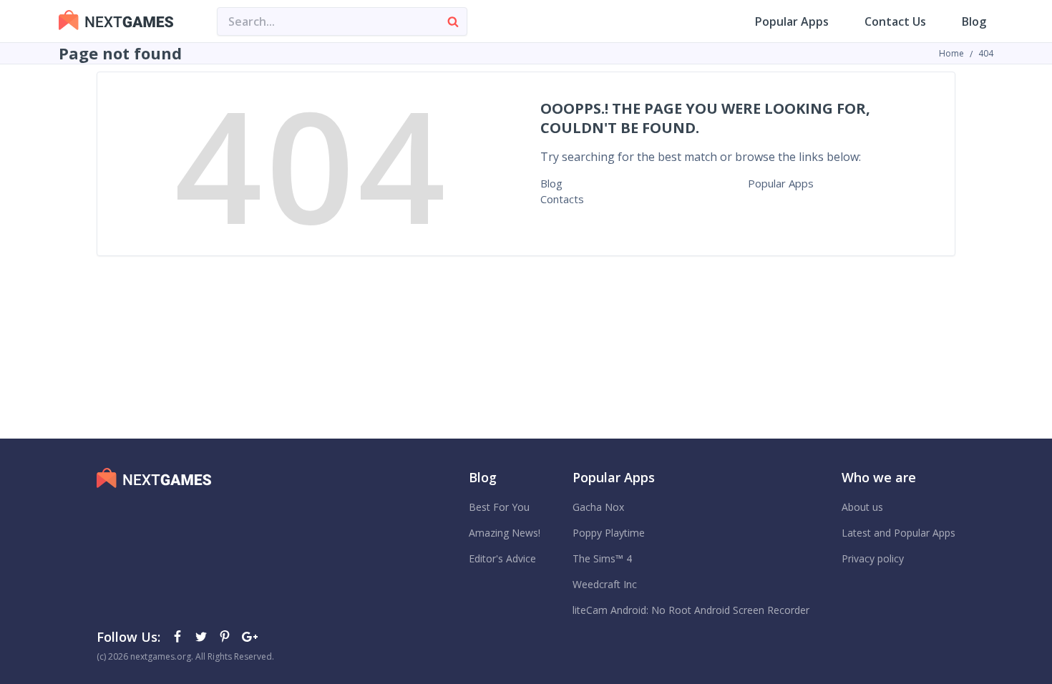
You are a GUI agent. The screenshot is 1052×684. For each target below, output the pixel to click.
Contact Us (895, 21)
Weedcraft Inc (605, 584)
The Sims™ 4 (602, 558)
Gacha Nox (598, 507)
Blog (974, 21)
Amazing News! (504, 532)
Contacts (562, 199)
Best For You (499, 507)
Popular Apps (792, 21)
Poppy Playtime (609, 532)
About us (862, 507)
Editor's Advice (502, 558)
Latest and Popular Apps (898, 532)
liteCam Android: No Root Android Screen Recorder (691, 610)
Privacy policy (873, 558)
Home (951, 53)
